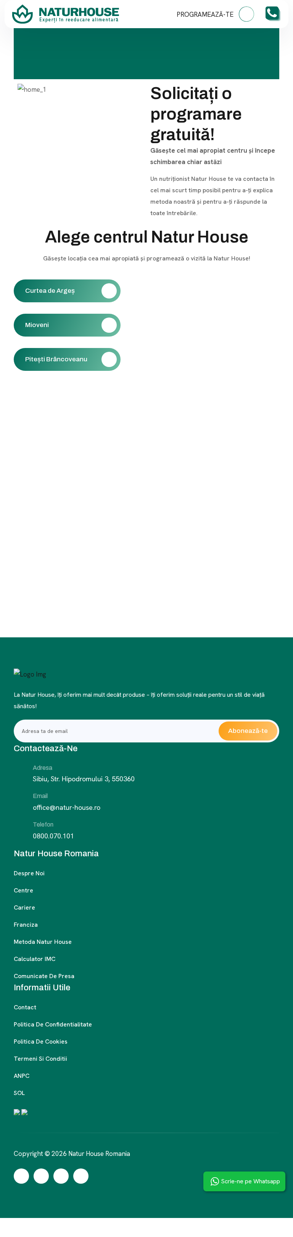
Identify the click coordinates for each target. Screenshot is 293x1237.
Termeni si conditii (40, 1059)
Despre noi (29, 873)
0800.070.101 (53, 836)
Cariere (24, 907)
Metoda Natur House (43, 942)
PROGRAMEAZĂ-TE (206, 14)
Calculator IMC (34, 959)
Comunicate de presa (44, 976)
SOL (19, 1093)
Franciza (26, 925)
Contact (25, 1007)
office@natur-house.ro (66, 807)
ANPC (21, 1076)
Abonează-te (248, 730)
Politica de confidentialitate (53, 1024)
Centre (23, 890)
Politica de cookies (41, 1041)
